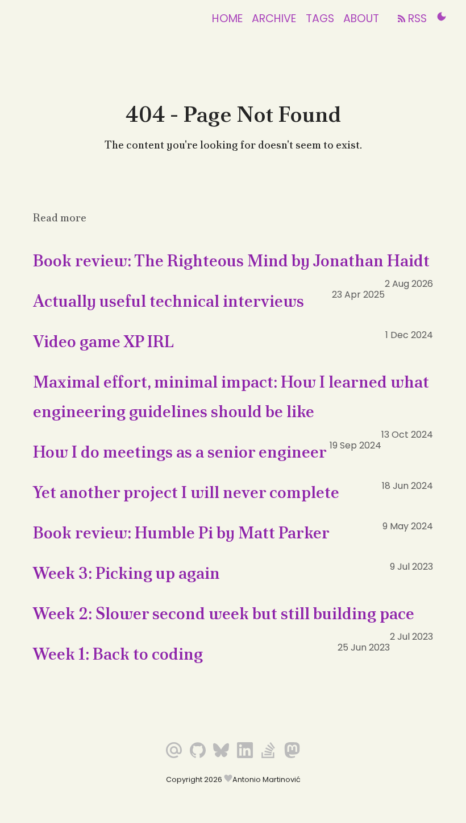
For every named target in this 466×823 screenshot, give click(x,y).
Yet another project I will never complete (186, 492)
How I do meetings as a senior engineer (180, 452)
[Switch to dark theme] (441, 16)
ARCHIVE (274, 18)
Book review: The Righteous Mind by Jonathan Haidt (231, 260)
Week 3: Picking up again (126, 573)
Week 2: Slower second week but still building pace (223, 613)
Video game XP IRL (103, 341)
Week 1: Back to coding (118, 654)
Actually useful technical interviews (168, 301)
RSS (416, 18)
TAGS (320, 18)
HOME (227, 18)
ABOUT (361, 18)
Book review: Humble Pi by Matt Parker (181, 533)
